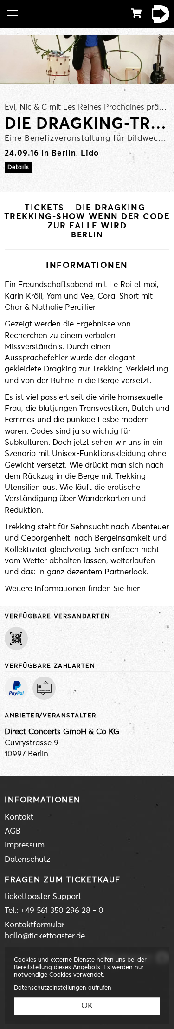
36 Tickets (157, 14)
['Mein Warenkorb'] (136, 13)
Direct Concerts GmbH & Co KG (62, 732)
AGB (13, 831)
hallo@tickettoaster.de (45, 936)
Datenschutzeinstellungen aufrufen (62, 988)
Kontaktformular (34, 925)
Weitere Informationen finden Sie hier (72, 589)
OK (87, 1006)
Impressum (25, 845)
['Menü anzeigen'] (12, 13)
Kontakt (19, 817)
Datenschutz (27, 860)
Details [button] (18, 167)
